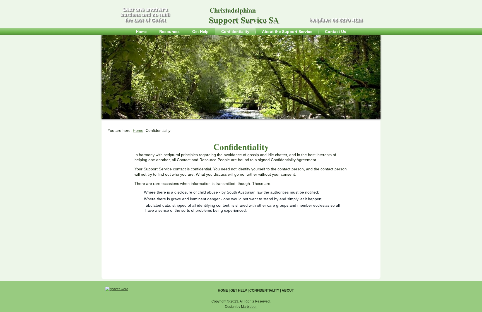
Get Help (200, 31)
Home (141, 31)
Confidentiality (235, 31)
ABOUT (288, 290)
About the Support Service (287, 31)
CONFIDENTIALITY (264, 290)
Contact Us (335, 31)
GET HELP (238, 290)
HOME (223, 290)
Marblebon (249, 307)
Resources (169, 31)
